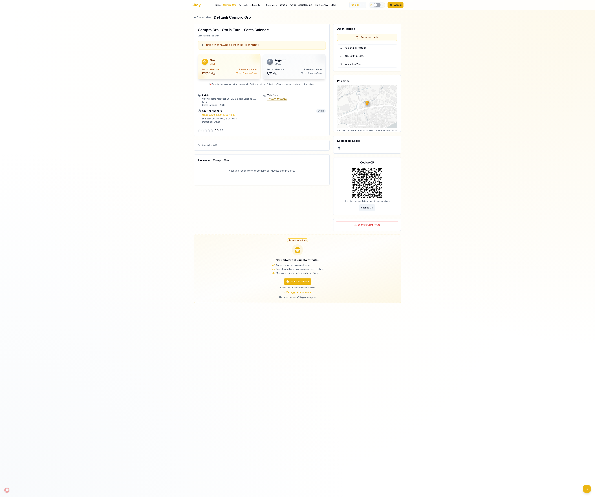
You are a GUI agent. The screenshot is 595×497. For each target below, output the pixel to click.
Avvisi (293, 5)
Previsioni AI (321, 5)
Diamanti (270, 5)
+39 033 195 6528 (277, 99)
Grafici (283, 5)
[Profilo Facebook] (339, 148)
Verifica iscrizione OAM (208, 36)
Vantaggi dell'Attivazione (298, 292)
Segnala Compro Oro (369, 224)
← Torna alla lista (202, 17)
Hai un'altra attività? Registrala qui (296, 297)
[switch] (377, 5)
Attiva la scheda (369, 37)
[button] (229, 66)
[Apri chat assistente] (587, 489)
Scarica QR (367, 207)
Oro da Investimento (249, 5)
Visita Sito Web (353, 64)
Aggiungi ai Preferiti (355, 48)
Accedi (398, 5)
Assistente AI (305, 5)
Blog (333, 5)
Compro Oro (229, 5)
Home (217, 5)
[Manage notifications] (6, 490)
